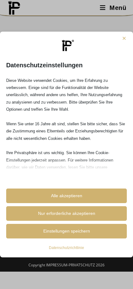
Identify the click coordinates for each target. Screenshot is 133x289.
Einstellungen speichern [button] (66, 231)
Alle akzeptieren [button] (66, 195)
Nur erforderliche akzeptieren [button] (66, 213)
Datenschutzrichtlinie (66, 248)
